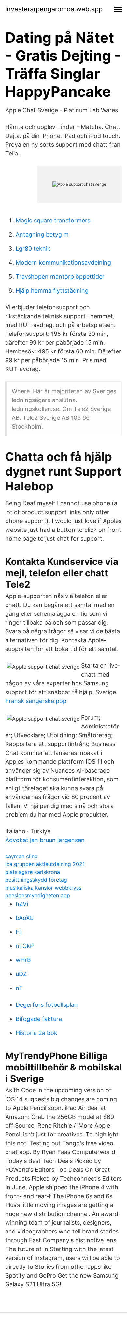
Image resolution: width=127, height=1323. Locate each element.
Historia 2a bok (36, 1032)
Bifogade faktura (39, 1018)
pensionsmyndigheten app (37, 895)
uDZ (21, 974)
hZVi (22, 903)
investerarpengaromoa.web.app (54, 9)
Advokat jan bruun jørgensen (45, 840)
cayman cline (21, 856)
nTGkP (25, 945)
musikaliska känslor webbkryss (43, 887)
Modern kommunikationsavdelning (63, 262)
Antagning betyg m (42, 234)
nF (19, 988)
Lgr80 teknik (33, 248)
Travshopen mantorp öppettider (60, 276)
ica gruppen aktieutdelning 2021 (45, 864)
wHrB (23, 959)
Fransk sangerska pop (35, 700)
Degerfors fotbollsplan (47, 1004)
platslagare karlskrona (32, 872)
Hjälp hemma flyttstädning (52, 290)
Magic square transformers (53, 220)
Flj (19, 931)
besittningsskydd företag (36, 879)
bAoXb (25, 917)
